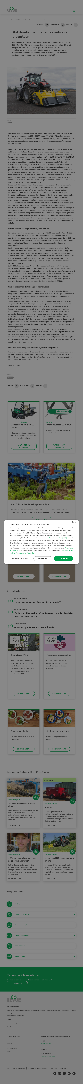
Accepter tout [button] (63, 558)
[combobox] (73, 522)
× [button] (75, 522)
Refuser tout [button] (42, 558)
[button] (19, 558)
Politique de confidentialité (25, 553)
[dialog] (41, 542)
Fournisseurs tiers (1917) (58, 538)
